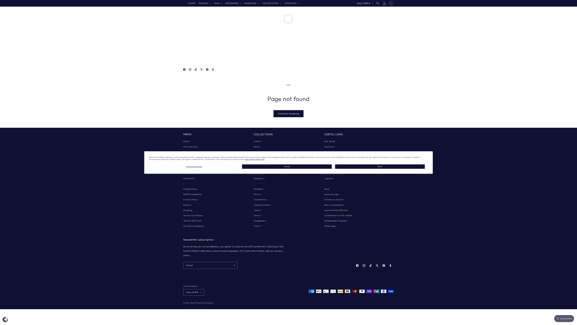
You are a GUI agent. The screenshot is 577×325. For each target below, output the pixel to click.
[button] (204, 3)
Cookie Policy (190, 189)
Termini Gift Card (192, 220)
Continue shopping (288, 113)
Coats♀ (258, 141)
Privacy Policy (190, 199)
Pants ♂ (258, 226)
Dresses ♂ (259, 189)
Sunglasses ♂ (260, 220)
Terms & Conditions (193, 215)
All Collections (190, 146)
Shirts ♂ (258, 194)
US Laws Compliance (194, 226)
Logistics (328, 178)
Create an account (333, 199)
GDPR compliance (192, 194)
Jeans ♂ (258, 210)
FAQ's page (330, 226)
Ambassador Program (335, 220)
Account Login (331, 194)
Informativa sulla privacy (255, 159)
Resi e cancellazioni (334, 205)
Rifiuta (380, 166)
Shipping (187, 210)
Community (189, 178)
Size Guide (329, 141)
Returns (187, 205)
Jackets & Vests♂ (262, 205)
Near (327, 189)
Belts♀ (257, 146)
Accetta (287, 166)
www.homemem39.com (336, 210)
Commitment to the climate (338, 215)
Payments (329, 146)
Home (186, 141)
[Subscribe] (234, 265)
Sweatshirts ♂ (261, 199)
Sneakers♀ (259, 178)
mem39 (193, 303)
